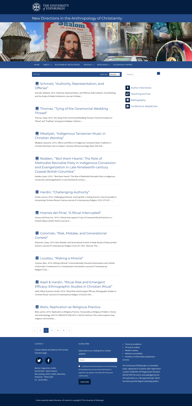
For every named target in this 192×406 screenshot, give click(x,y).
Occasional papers (122, 65)
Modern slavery (131, 350)
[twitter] (39, 360)
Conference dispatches (144, 106)
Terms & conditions (133, 344)
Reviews (88, 65)
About (46, 65)
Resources (102, 65)
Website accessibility (133, 353)
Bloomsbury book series (67, 65)
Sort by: (104, 74)
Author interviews (141, 87)
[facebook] (48, 360)
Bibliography (138, 100)
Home (36, 65)
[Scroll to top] (186, 390)
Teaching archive (140, 93)
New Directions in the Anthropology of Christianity (77, 18)
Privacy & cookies (132, 347)
